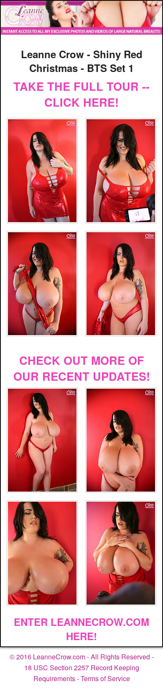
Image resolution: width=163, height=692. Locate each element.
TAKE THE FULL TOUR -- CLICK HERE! (81, 94)
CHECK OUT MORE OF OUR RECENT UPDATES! (81, 368)
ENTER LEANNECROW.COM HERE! (81, 629)
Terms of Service (105, 678)
